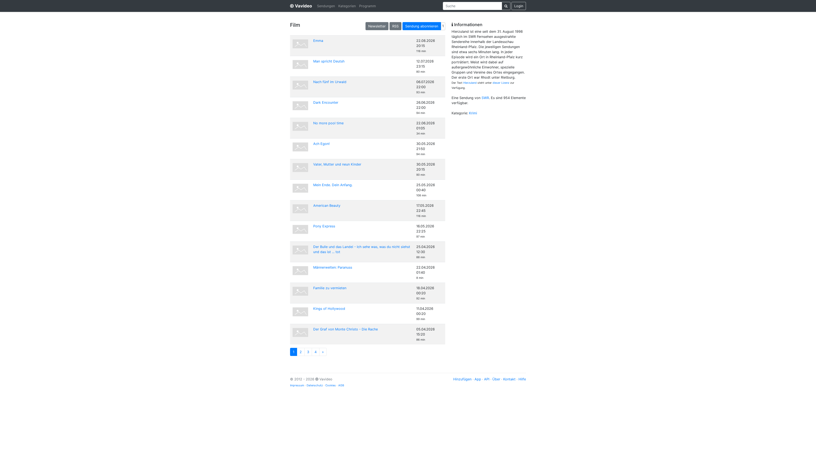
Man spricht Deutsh (328, 61)
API (486, 379)
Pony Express (324, 226)
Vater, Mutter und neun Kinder (337, 164)
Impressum (297, 385)
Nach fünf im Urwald (329, 82)
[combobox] (472, 6)
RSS (395, 26)
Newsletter (377, 26)
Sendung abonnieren (421, 26)
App (478, 379)
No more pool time (328, 123)
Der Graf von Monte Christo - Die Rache (345, 329)
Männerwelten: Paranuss (332, 267)
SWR (485, 98)
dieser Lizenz (501, 82)
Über (496, 379)
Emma (318, 40)
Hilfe (522, 379)
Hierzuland (470, 82)
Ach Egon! (321, 144)
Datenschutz (315, 385)
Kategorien (347, 6)
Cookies (330, 385)
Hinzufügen (462, 379)
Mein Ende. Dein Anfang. (333, 185)
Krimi (473, 113)
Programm (367, 6)
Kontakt (509, 379)
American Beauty (326, 205)
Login (518, 6)
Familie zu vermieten (329, 288)
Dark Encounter (325, 102)
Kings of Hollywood (329, 308)
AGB (341, 385)
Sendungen (326, 6)
